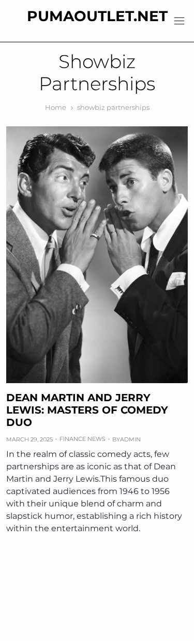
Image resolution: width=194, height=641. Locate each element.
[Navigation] (179, 20)
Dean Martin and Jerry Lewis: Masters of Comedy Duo (87, 410)
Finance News (82, 438)
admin (130, 439)
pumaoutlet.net (97, 16)
